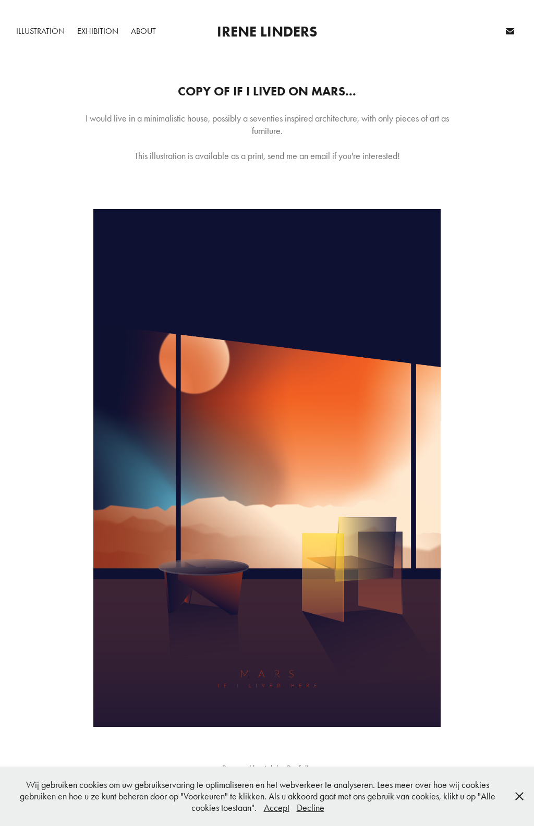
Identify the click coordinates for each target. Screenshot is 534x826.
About (143, 31)
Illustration (40, 31)
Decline (310, 807)
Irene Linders (267, 31)
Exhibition (97, 31)
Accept (276, 807)
